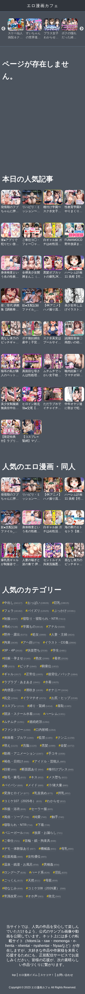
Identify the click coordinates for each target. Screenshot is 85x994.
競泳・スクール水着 (22, 714)
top (14, 975)
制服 (11, 618)
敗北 (55, 896)
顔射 (10, 769)
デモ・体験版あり (19, 848)
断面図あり (32, 769)
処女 (39, 634)
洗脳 (29, 745)
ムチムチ (14, 721)
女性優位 (37, 856)
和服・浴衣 (15, 809)
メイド (35, 785)
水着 (52, 682)
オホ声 (35, 896)
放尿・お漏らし (48, 832)
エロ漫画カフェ (42, 5)
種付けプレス (61, 769)
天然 (34, 880)
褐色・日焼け (16, 761)
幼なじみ (13, 888)
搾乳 (64, 793)
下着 (44, 825)
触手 (58, 817)
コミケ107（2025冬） (23, 801)
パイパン (13, 785)
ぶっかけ (64, 610)
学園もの (33, 626)
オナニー (58, 690)
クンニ (66, 737)
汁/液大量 (58, 785)
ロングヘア (15, 872)
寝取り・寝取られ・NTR (44, 618)
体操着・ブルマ (19, 737)
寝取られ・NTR (18, 825)
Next (81, 29)
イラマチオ (34, 698)
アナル (56, 626)
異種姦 (51, 864)
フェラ (13, 610)
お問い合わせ (65, 975)
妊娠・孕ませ (17, 658)
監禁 (45, 737)
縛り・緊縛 (40, 706)
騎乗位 (50, 666)
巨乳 (61, 603)
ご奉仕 (11, 840)
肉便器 (12, 690)
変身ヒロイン (16, 793)
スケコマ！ (47, 975)
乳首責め (43, 793)
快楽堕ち (37, 650)
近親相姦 (13, 856)
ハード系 (40, 872)
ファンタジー (17, 729)
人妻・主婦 (62, 634)
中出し (13, 603)
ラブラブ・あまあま (22, 682)
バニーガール (16, 832)
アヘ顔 (31, 642)
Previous (3, 29)
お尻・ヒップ (64, 698)
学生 (59, 650)
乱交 (11, 698)
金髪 (67, 745)
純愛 (40, 817)
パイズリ (38, 610)
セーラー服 (42, 809)
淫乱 (61, 872)
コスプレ (14, 706)
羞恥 (64, 706)
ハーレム (55, 714)
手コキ (56, 753)
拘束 (11, 642)
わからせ (56, 801)
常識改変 (13, 896)
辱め (11, 626)
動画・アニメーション (23, 753)
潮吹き (34, 690)
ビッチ (28, 666)
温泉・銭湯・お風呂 (21, 864)
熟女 (42, 658)
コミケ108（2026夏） (47, 888)
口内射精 (46, 729)
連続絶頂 (39, 721)
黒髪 (48, 745)
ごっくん (13, 880)
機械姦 (48, 848)
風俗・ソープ (16, 817)
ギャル (12, 674)
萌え (11, 745)
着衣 (61, 658)
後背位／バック (63, 674)
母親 (51, 880)
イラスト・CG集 (60, 642)
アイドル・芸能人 (50, 761)
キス (37, 777)
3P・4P (13, 650)
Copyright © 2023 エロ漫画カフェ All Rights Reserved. (42, 987)
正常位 (34, 674)
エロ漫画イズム (28, 975)
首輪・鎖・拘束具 (40, 840)
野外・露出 (15, 634)
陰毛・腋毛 (15, 777)
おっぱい (38, 603)
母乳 (67, 848)
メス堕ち (58, 777)
